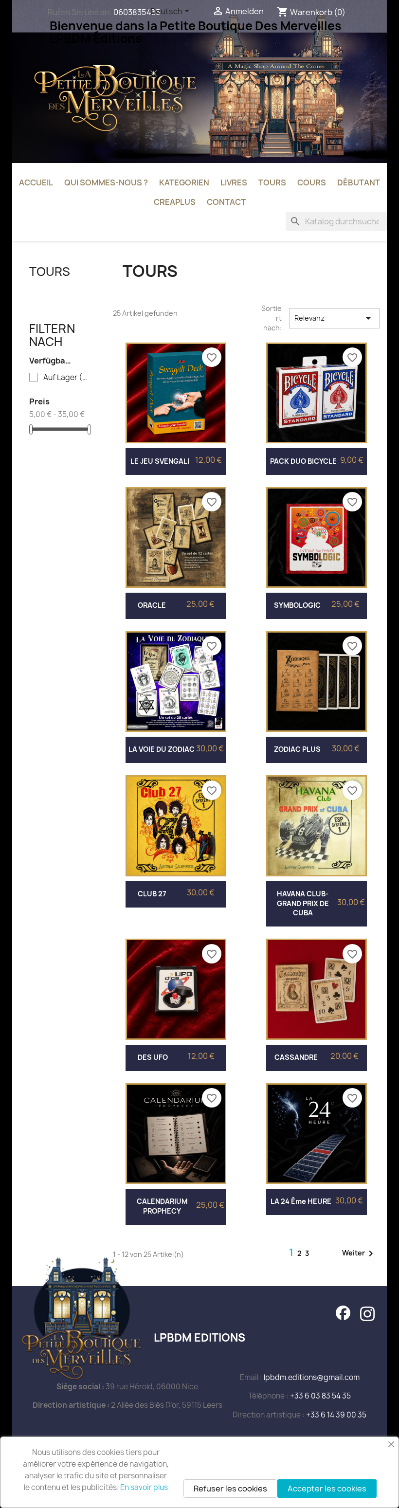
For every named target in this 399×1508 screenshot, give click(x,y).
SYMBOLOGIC (297, 605)
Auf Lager (66, 377)
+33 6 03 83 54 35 (320, 1396)
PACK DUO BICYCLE (303, 461)
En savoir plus (144, 1487)
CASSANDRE (296, 1057)
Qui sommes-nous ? (106, 182)
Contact (226, 202)
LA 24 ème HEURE (301, 1201)
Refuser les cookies (230, 1488)
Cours (311, 182)
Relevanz (334, 318)
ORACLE (152, 605)
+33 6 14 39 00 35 (336, 1415)
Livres (233, 182)
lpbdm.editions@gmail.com (312, 1377)
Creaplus (175, 202)
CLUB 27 (152, 893)
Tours (272, 182)
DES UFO (153, 1057)
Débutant (358, 182)
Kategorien (184, 182)
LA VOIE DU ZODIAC (161, 749)
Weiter (359, 1253)
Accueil (36, 182)
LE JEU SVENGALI (159, 461)
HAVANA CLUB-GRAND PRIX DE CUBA (303, 903)
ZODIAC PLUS (297, 749)
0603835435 (137, 12)
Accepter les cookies (327, 1488)
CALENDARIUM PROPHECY (162, 1206)
